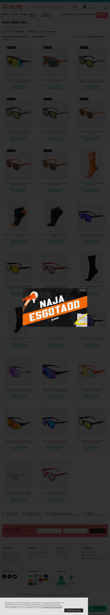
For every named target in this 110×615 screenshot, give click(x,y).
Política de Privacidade (52, 607)
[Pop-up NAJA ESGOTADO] (55, 307)
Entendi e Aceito (74, 610)
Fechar (83, 290)
